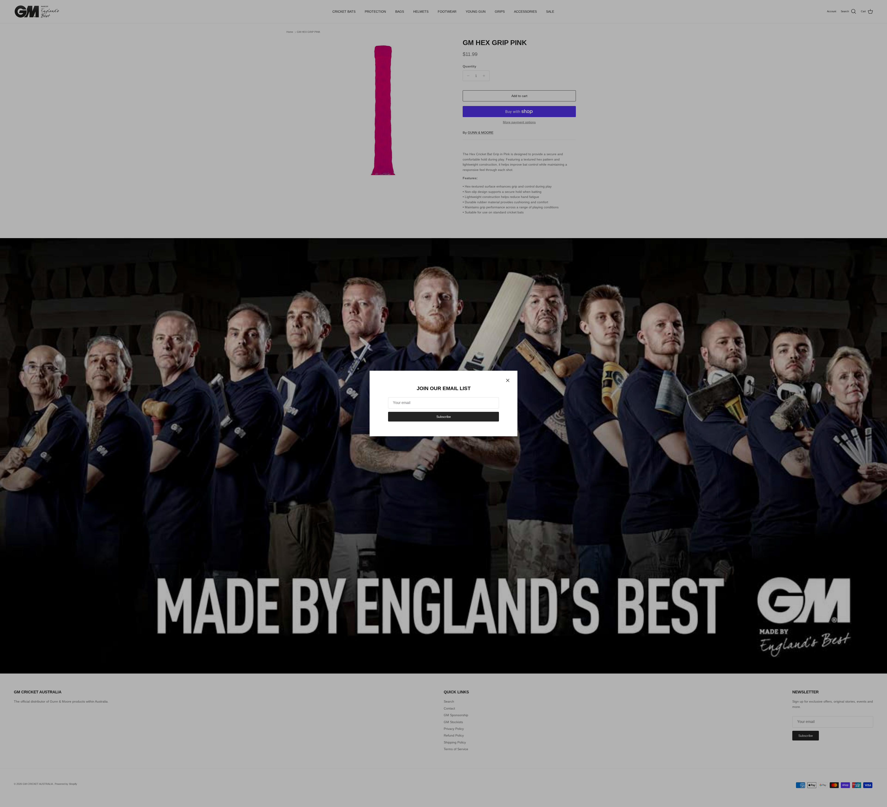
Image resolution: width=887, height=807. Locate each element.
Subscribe (443, 417)
